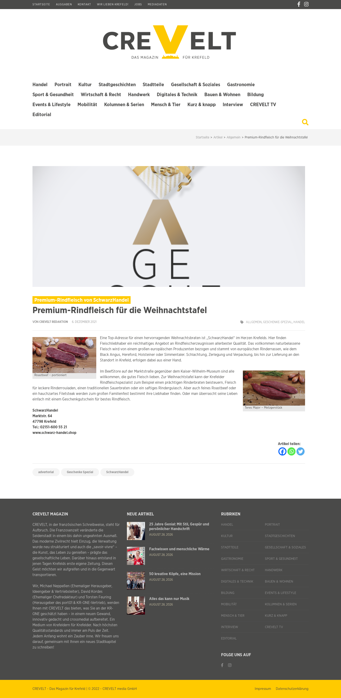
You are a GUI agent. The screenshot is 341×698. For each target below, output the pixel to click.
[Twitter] (300, 451)
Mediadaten (157, 4)
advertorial (46, 472)
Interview (233, 104)
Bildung (255, 94)
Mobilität (87, 104)
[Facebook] (298, 4)
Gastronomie (241, 84)
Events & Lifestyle (51, 104)
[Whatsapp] (291, 451)
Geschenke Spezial (80, 472)
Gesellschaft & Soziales (195, 84)
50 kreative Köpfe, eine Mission (175, 574)
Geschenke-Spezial (277, 322)
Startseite (41, 4)
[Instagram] (306, 4)
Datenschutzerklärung (292, 689)
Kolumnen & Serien (124, 104)
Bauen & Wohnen (222, 94)
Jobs (138, 4)
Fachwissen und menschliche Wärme (179, 549)
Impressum (263, 689)
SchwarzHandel (117, 472)
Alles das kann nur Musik (169, 599)
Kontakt (84, 4)
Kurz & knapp (201, 104)
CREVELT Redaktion (53, 322)
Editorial (41, 114)
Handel (40, 84)
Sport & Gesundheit (53, 94)
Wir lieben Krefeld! (113, 4)
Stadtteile (153, 84)
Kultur (85, 84)
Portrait (63, 84)
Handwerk (139, 94)
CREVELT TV (263, 104)
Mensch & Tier (165, 104)
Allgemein (254, 322)
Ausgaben (64, 4)
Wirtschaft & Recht (101, 94)
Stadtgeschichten (117, 84)
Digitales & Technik (177, 94)
